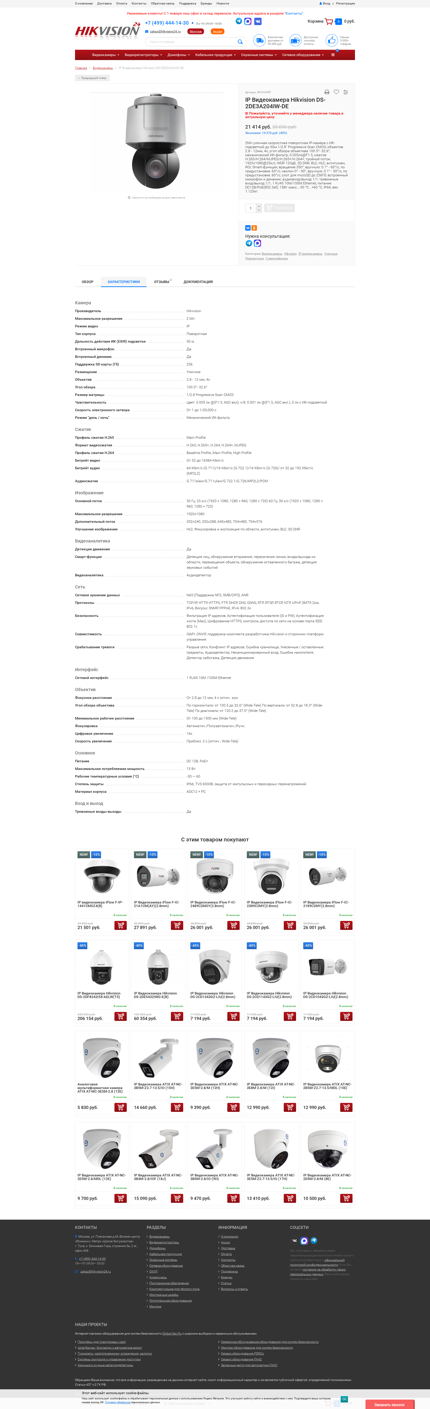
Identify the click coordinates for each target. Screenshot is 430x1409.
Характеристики (124, 282)
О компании (84, 3)
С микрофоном (277, 258)
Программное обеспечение (169, 1283)
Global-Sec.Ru (172, 1333)
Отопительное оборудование (170, 1300)
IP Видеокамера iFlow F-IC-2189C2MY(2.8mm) (326, 904)
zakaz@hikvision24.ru (165, 31)
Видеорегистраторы (142, 55)
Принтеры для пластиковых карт (102, 1342)
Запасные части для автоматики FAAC (249, 1365)
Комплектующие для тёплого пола (174, 1289)
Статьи (226, 1283)
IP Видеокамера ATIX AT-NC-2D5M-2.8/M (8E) (327, 1177)
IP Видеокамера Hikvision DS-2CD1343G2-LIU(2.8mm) (212, 995)
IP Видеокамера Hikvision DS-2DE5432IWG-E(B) (155, 995)
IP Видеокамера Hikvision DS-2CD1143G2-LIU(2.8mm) (269, 995)
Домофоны (177, 55)
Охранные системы (257, 55)
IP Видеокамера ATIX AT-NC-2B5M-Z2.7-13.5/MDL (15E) (327, 1086)
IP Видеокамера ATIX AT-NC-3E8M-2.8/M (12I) (271, 1086)
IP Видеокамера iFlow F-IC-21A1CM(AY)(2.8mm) (156, 904)
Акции (217, 31)
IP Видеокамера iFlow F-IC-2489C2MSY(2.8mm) (213, 904)
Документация (198, 282)
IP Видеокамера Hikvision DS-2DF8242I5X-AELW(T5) (98, 995)
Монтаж (196, 31)
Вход (326, 3)
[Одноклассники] (254, 228)
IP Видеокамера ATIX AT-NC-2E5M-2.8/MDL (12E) (101, 1177)
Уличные (331, 253)
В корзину (283, 207)
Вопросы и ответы (234, 1289)
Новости (223, 3)
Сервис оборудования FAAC (241, 1359)
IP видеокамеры (310, 253)
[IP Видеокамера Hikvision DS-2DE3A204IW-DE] (157, 142)
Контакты (139, 3)
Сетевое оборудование (301, 55)
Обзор (87, 282)
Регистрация (345, 3)
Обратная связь (163, 3)
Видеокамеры (104, 55)
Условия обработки (117, 1402)
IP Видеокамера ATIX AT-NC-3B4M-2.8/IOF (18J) (158, 1177)
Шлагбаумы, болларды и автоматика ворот (110, 1347)
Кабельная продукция (213, 55)
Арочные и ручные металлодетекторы (105, 1365)
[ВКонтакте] (248, 228)
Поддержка (187, 3)
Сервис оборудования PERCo (242, 1353)
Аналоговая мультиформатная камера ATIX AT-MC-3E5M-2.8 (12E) (100, 1087)
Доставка (104, 3)
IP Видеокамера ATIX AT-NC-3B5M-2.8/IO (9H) (214, 1177)
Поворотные (254, 258)
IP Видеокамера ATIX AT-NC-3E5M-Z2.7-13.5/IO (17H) (271, 1177)
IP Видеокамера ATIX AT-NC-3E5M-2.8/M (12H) (214, 1086)
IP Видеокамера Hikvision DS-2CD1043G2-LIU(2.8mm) (325, 995)
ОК (344, 1399)
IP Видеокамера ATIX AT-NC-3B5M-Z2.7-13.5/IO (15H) (158, 1086)
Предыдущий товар (93, 78)
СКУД (153, 1271)
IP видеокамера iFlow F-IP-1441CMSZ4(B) (100, 904)
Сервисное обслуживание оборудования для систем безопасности (270, 1342)
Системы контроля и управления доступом (109, 1359)
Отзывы (163, 281)
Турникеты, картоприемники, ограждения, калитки (115, 1353)
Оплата (121, 3)
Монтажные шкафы (163, 1295)
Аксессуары (158, 1277)
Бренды (206, 3)
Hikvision (290, 253)
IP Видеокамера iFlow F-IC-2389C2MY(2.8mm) (269, 904)
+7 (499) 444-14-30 (167, 23)
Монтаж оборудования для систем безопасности (257, 1347)
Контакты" (294, 13)
